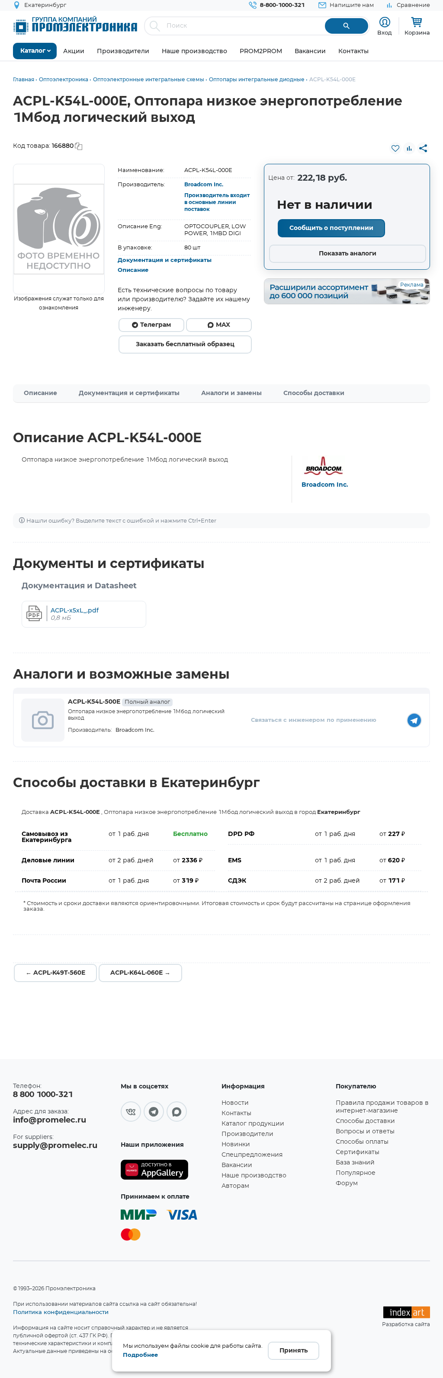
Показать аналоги (347, 254)
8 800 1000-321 (43, 1095)
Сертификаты (357, 1152)
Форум (347, 1183)
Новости (235, 1103)
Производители (247, 1134)
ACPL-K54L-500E (119, 702)
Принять (293, 1351)
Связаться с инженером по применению (313, 720)
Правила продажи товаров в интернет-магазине (382, 1107)
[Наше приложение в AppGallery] (168, 1170)
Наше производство (254, 1176)
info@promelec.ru (49, 1120)
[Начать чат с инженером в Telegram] (414, 720)
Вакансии (237, 1165)
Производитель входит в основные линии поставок (217, 202)
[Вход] (384, 22)
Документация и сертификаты (165, 260)
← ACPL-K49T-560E (55, 973)
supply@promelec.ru (55, 1146)
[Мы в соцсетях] (131, 1111)
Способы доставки (313, 393)
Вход (384, 32)
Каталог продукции (253, 1124)
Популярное (356, 1173)
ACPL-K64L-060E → (140, 973)
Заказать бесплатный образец (185, 344)
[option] (58, 229)
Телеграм (155, 325)
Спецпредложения (252, 1155)
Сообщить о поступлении (331, 228)
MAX (223, 325)
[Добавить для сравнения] (409, 148)
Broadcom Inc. (203, 184)
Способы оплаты (362, 1142)
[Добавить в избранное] (395, 148)
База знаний (355, 1163)
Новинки (236, 1145)
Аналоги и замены (231, 393)
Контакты (236, 1113)
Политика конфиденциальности (61, 1311)
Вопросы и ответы (365, 1132)
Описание (133, 270)
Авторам (235, 1186)
